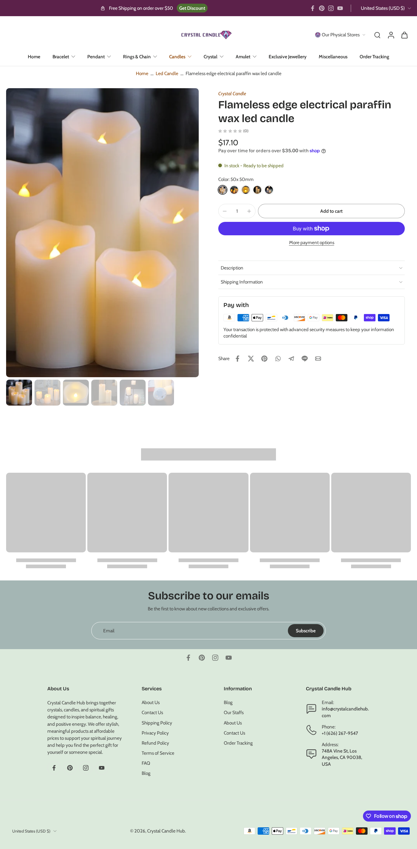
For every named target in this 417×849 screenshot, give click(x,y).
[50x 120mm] (257, 190)
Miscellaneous (333, 57)
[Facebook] (312, 8)
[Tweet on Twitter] (251, 358)
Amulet (243, 57)
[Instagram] (330, 8)
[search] (377, 35)
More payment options (311, 242)
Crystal (210, 57)
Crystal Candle (232, 93)
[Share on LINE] (304, 358)
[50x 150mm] (269, 190)
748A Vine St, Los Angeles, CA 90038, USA (342, 757)
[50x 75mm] (234, 190)
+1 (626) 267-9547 (340, 733)
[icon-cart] (404, 35)
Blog (146, 773)
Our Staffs (234, 713)
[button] (331, 211)
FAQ (146, 763)
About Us (151, 702)
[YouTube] (340, 8)
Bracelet (61, 57)
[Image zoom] (102, 232)
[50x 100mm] (245, 190)
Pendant (96, 57)
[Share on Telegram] (291, 358)
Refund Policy (155, 743)
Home (34, 57)
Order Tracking (374, 57)
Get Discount (192, 8)
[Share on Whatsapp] (278, 358)
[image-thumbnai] (19, 393)
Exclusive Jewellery (287, 57)
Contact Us (152, 713)
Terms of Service (158, 753)
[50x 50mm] (222, 190)
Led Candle (167, 73)
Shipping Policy (157, 723)
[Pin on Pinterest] (264, 358)
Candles (177, 57)
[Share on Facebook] (237, 358)
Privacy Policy (155, 733)
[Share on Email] (318, 358)
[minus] (225, 211)
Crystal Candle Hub (166, 831)
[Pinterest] (321, 8)
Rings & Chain (137, 57)
